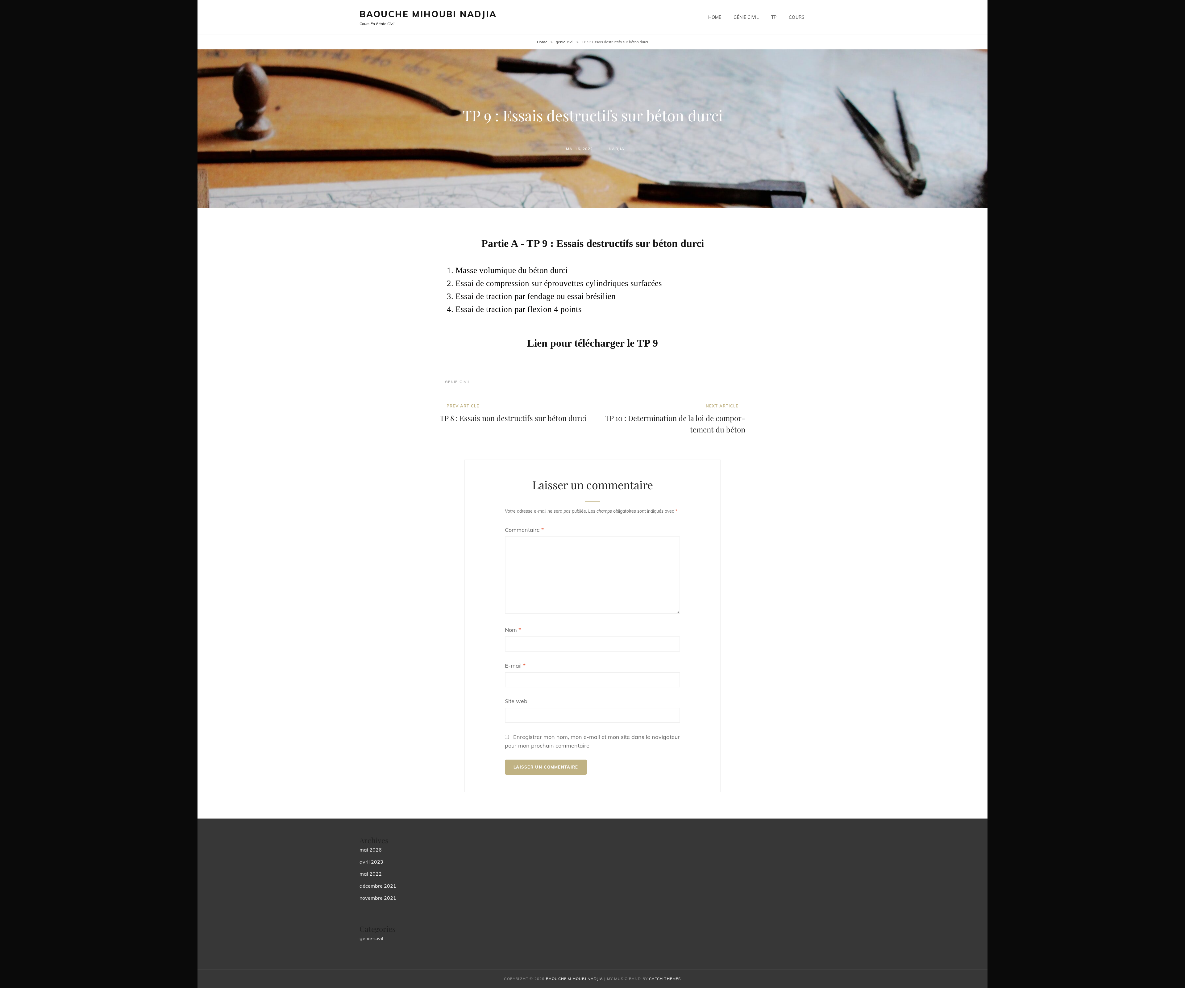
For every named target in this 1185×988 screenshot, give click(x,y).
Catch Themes (665, 978)
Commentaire (524, 529)
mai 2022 (371, 874)
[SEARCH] (821, 17)
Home (714, 17)
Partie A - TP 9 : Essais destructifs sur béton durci (592, 243)
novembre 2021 (378, 898)
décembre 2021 (378, 886)
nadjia (616, 148)
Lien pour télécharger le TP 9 (592, 343)
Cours (797, 17)
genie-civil (564, 42)
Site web (516, 701)
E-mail (515, 665)
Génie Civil (746, 17)
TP (773, 17)
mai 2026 (371, 850)
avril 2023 (371, 862)
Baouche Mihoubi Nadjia (428, 14)
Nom (513, 629)
